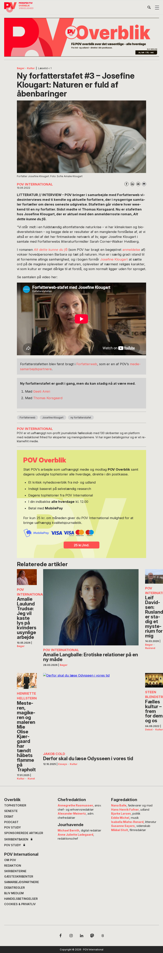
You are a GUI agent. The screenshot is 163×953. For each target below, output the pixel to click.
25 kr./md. (81, 545)
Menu (157, 8)
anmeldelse (131, 250)
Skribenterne (15, 871)
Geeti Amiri (41, 391)
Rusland (150, 648)
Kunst (31, 778)
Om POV (10, 860)
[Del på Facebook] (126, 184)
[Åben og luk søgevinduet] (149, 8)
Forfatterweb (86, 364)
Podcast (11, 822)
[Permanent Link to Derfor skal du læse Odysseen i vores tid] (91, 711)
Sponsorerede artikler (23, 833)
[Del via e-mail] (138, 184)
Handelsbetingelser (21, 898)
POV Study (12, 827)
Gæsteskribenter (18, 876)
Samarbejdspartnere (21, 882)
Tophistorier (15, 805)
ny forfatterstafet (81, 417)
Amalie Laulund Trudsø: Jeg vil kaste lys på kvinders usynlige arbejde (26, 618)
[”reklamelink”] (81, 37)
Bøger (21, 68)
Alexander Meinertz (72, 813)
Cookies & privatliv (20, 904)
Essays (62, 764)
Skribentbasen (16, 839)
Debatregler (14, 887)
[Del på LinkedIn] (132, 184)
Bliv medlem (14, 893)
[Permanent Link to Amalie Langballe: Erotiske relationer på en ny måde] (91, 607)
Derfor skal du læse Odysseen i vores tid (88, 758)
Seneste (11, 811)
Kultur (31, 68)
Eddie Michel (120, 817)
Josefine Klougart (114, 259)
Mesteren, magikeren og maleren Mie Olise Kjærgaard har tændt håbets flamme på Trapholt (26, 736)
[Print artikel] (144, 184)
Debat (148, 729)
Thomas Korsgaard (47, 398)
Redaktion (12, 865)
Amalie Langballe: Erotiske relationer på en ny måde (90, 657)
